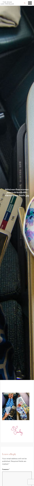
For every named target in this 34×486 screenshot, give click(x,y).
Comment (6, 469)
